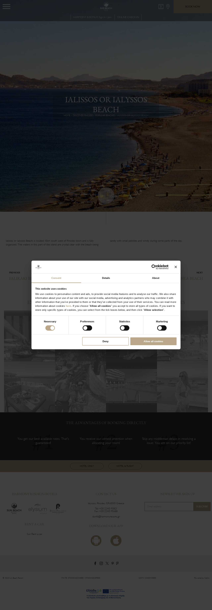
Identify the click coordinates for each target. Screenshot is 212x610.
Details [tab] (106, 278)
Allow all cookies (153, 341)
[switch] (87, 328)
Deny (105, 341)
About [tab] (155, 278)
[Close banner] (176, 267)
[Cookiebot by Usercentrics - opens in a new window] (153, 266)
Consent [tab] (56, 278)
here (68, 306)
